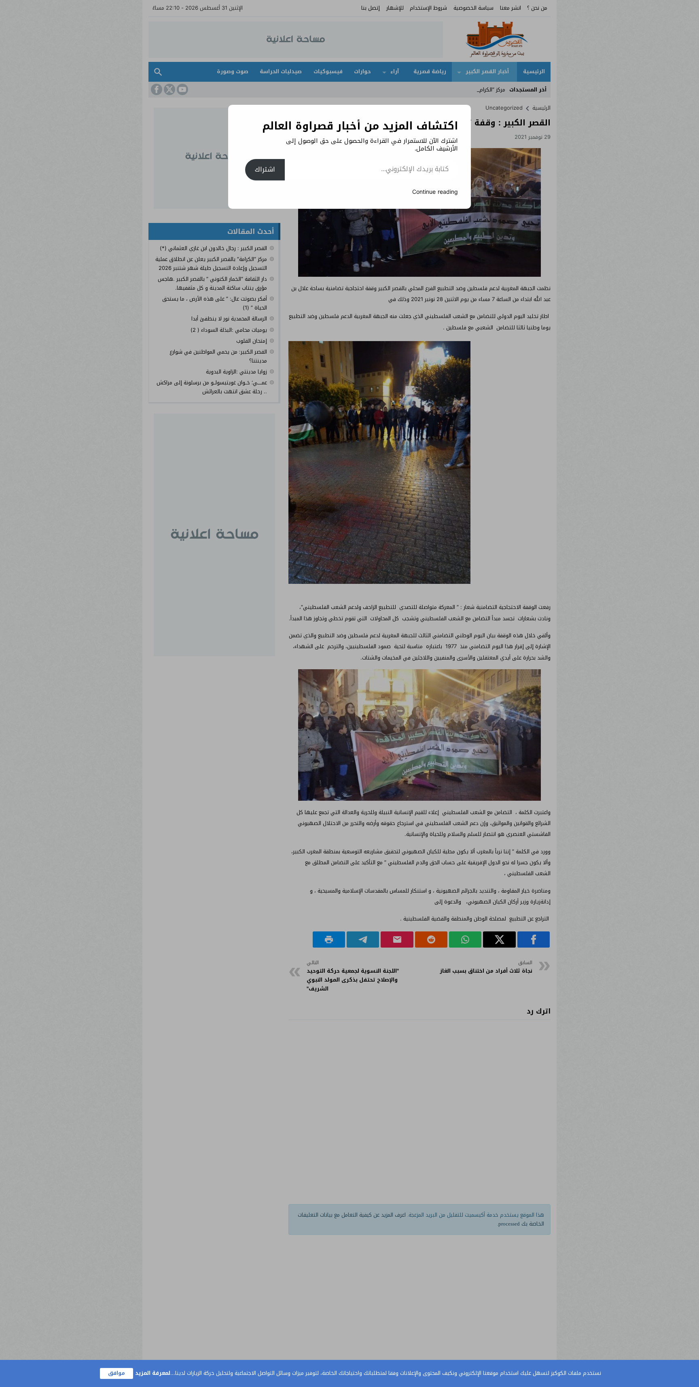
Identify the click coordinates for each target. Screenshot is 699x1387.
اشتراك (265, 169)
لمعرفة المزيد (152, 1373)
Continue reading (435, 192)
